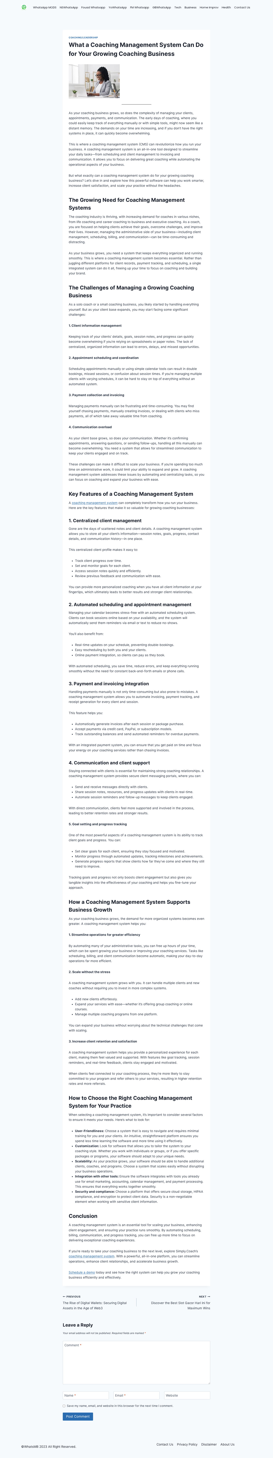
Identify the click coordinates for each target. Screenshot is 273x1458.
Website (172, 1395)
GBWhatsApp (161, 7)
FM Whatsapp (139, 7)
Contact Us (242, 7)
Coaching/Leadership (83, 37)
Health (226, 7)
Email (120, 1395)
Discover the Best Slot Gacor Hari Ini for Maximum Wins (180, 1302)
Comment (73, 1345)
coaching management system (95, 503)
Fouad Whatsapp (93, 7)
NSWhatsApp (69, 7)
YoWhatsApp (118, 7)
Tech (177, 7)
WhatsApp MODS (44, 7)
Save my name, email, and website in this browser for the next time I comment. (120, 1406)
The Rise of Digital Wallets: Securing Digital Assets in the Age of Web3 (95, 1302)
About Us (227, 1444)
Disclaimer (209, 1444)
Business (190, 7)
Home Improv (209, 7)
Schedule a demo (82, 1272)
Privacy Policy (187, 1444)
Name (70, 1395)
